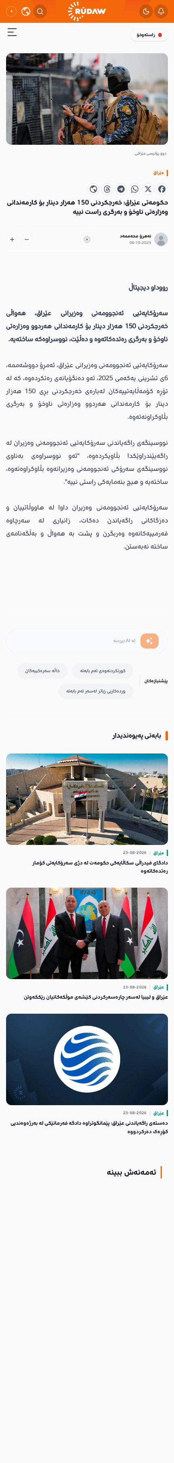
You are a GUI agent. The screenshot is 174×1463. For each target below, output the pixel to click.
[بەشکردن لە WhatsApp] (135, 189)
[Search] (40, 11)
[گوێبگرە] (87, 239)
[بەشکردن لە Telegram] (121, 189)
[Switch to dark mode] (146, 11)
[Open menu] (12, 33)
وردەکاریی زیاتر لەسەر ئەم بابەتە (95, 691)
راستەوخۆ (146, 34)
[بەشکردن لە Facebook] (162, 189)
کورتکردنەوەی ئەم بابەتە (102, 670)
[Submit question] (149, 641)
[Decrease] (27, 239)
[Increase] (12, 239)
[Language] (25, 11)
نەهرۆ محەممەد (135, 236)
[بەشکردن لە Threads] (107, 189)
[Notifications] (161, 11)
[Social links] (11, 11)
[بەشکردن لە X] (148, 189)
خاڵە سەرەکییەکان (42, 670)
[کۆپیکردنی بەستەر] (93, 189)
